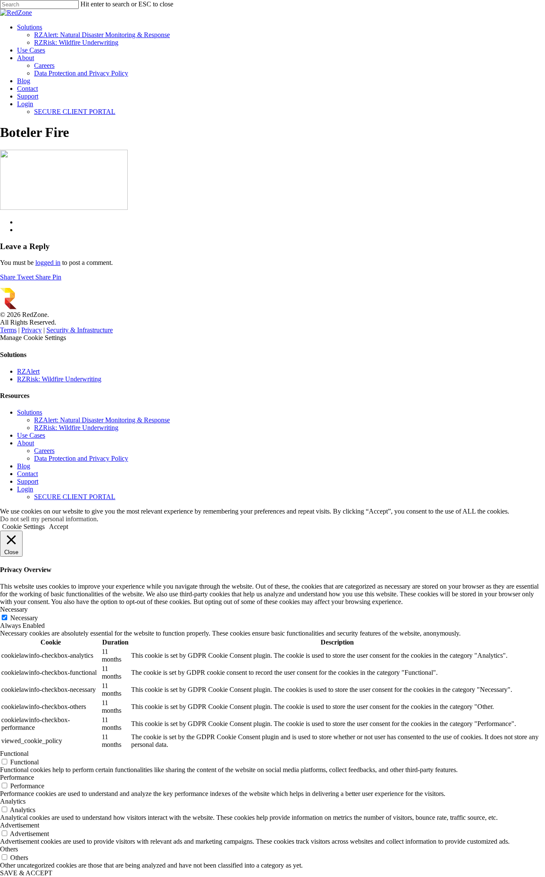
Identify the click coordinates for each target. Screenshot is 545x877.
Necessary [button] (14, 609)
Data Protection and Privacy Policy (81, 73)
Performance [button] (17, 777)
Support (27, 96)
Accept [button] (58, 526)
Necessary (24, 617)
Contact (27, 88)
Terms (8, 330)
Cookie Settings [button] (23, 526)
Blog (23, 80)
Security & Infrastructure (79, 330)
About (25, 57)
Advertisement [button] (19, 825)
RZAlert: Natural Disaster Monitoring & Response (102, 34)
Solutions (29, 27)
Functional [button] (14, 753)
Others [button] (9, 849)
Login (25, 103)
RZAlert (28, 371)
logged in (47, 262)
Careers (44, 65)
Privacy (31, 330)
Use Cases (31, 50)
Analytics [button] (13, 801)
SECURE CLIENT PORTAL (74, 111)
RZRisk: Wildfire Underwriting (76, 42)
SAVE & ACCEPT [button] (26, 873)
